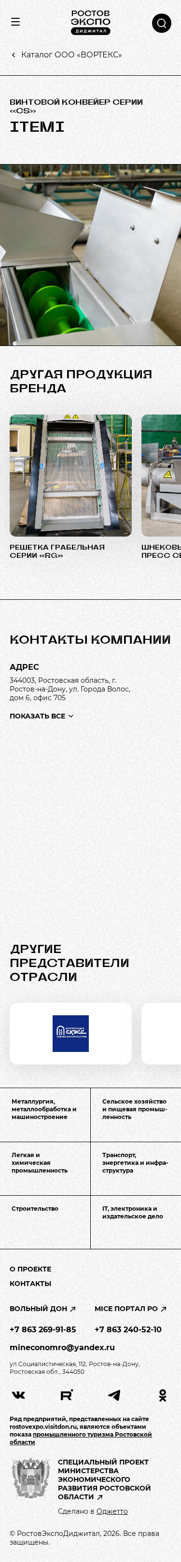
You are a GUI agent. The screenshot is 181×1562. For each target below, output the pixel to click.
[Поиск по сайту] (161, 23)
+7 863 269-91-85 (43, 1329)
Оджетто (112, 1511)
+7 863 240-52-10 (128, 1329)
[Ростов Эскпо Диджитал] (91, 23)
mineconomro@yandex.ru (62, 1347)
